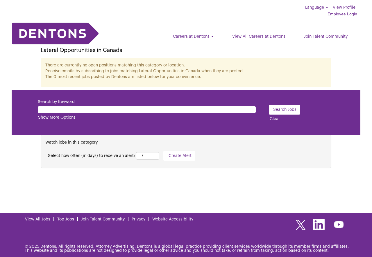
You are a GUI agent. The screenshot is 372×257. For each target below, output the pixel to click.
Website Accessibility (172, 219)
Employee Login (342, 14)
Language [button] (315, 8)
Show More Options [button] (57, 117)
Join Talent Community (326, 37)
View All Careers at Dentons (258, 37)
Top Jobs (65, 219)
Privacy (138, 219)
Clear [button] (275, 119)
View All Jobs (37, 219)
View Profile (344, 8)
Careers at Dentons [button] (192, 37)
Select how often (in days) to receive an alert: (91, 156)
